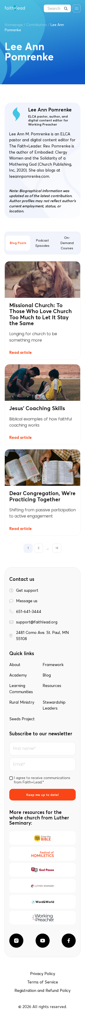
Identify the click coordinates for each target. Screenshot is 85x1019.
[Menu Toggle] (76, 8)
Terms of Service (42, 982)
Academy (18, 675)
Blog (47, 675)
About (14, 664)
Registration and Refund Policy (42, 990)
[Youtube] (43, 941)
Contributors (36, 24)
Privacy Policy (42, 973)
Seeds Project (22, 718)
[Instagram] (16, 941)
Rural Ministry (21, 702)
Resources (52, 685)
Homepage (14, 24)
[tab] (18, 243)
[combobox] (57, 8)
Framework (53, 664)
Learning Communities (21, 688)
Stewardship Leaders (54, 705)
